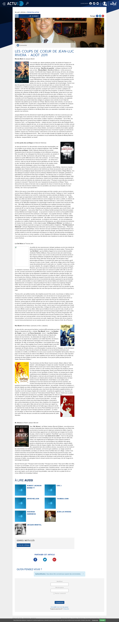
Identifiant (59, 581)
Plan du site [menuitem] (103, 618)
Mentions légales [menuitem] (66, 618)
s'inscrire (66, 609)
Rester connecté (60, 593)
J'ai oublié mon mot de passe (59, 607)
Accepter (102, 620)
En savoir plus (95, 620)
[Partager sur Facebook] (97, 16)
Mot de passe (59, 587)
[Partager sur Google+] (103, 16)
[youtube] (97, 3)
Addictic (33, 618)
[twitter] (94, 3)
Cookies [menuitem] (74, 618)
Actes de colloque (23, 545)
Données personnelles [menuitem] (91, 618)
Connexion (59, 602)
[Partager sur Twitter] (100, 16)
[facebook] (90, 3)
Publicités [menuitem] (81, 618)
